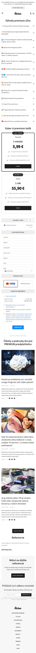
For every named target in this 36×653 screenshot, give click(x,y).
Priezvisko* (6, 248)
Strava (18, 623)
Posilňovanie (18, 620)
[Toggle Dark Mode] (34, 13)
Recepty (18, 634)
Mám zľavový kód (11, 296)
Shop (18, 648)
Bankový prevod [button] (25, 283)
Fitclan (18, 616)
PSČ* (4, 263)
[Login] (31, 13)
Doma (18, 645)
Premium (18, 641)
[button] (10, 283)
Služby (18, 638)
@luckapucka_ (6, 549)
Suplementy (18, 631)
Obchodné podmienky (18, 613)
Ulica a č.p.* (7, 253)
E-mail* (5, 237)
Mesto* (5, 258)
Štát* (4, 268)
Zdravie (18, 627)
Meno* (5, 242)
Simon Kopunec (5, 385)
